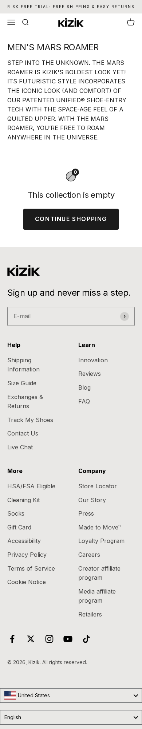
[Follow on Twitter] (31, 639)
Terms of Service (31, 568)
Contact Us (22, 433)
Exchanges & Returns (25, 401)
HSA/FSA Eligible (31, 486)
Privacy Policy (27, 554)
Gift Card (19, 527)
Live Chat (20, 447)
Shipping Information (23, 364)
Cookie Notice (26, 582)
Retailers (90, 614)
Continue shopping (71, 218)
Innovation (93, 360)
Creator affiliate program (99, 573)
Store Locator (97, 486)
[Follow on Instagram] (49, 639)
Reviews (89, 373)
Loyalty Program (101, 540)
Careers (89, 554)
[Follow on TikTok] (86, 639)
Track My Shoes (30, 419)
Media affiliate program (97, 596)
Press (86, 513)
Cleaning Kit (23, 500)
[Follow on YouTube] (68, 639)
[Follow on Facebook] (12, 639)
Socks (15, 513)
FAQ (84, 401)
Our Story (92, 500)
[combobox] (71, 695)
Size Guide (21, 383)
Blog (84, 387)
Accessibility (24, 540)
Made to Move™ (100, 527)
